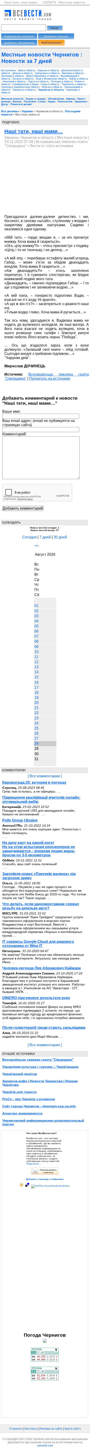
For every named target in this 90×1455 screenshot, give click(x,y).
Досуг (5, 104)
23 (36, 718)
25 (36, 728)
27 (36, 738)
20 (36, 703)
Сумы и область (50, 84)
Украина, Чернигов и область (29, 138)
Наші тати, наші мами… (33, 131)
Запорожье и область (47, 73)
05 (36, 626)
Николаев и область (15, 81)
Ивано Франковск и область (42, 75)
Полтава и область (62, 81)
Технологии (64, 101)
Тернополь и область (74, 84)
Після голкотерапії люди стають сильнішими (43, 1028)
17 (36, 687)
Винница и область (73, 73)
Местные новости (12, 98)
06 (36, 631)
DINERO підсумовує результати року (36, 998)
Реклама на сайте (51, 1428)
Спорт (42, 101)
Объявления (56, 98)
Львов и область (78, 78)
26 (36, 733)
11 (36, 657)
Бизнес (17, 101)
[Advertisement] (43, 181)
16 (36, 682)
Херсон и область (52, 87)
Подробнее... (33, 1163)
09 (36, 647)
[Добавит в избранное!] (21, 1186)
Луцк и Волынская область (52, 78)
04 (36, 621)
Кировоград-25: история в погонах (34, 782)
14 (36, 672)
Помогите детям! (21, 104)
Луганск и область (23, 78)
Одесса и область (39, 81)
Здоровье (81, 101)
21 (36, 708)
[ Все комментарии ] (45, 776)
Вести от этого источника (51, 146)
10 (36, 652)
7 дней (45, 537)
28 (36, 743)
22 (36, 713)
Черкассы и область (24, 89)
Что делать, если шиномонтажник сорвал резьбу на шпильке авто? (40, 906)
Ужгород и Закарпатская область (20, 87)
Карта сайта (73, 1428)
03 (36, 616)
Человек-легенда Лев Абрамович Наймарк (41, 968)
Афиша (70, 98)
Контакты (31, 1428)
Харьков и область (49, 70)
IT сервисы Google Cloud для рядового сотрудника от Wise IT (38, 944)
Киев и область (27, 70)
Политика (30, 101)
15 (36, 677)
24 (36, 723)
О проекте (16, 1428)
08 (36, 641)
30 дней (60, 537)
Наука (51, 101)
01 (36, 606)
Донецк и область (22, 73)
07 (36, 636)
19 (36, 698)
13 (36, 667)
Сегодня (29, 537)
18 (36, 693)
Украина (27, 111)
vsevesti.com (45, 1445)
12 (36, 662)
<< (36, 546)
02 (36, 611)
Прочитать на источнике (49, 378)
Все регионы (8, 70)
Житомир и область (13, 75)
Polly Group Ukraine (20, 820)
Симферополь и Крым (25, 84)
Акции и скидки (36, 98)
